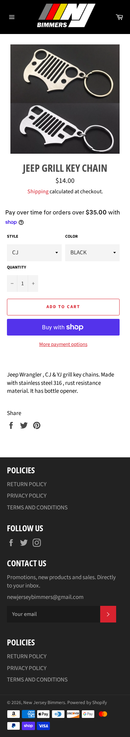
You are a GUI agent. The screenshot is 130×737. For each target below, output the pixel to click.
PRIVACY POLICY (26, 496)
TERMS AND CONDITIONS (37, 507)
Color (71, 236)
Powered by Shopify (87, 702)
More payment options (63, 344)
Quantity (16, 267)
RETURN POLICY (26, 484)
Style (12, 236)
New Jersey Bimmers (44, 702)
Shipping (38, 191)
